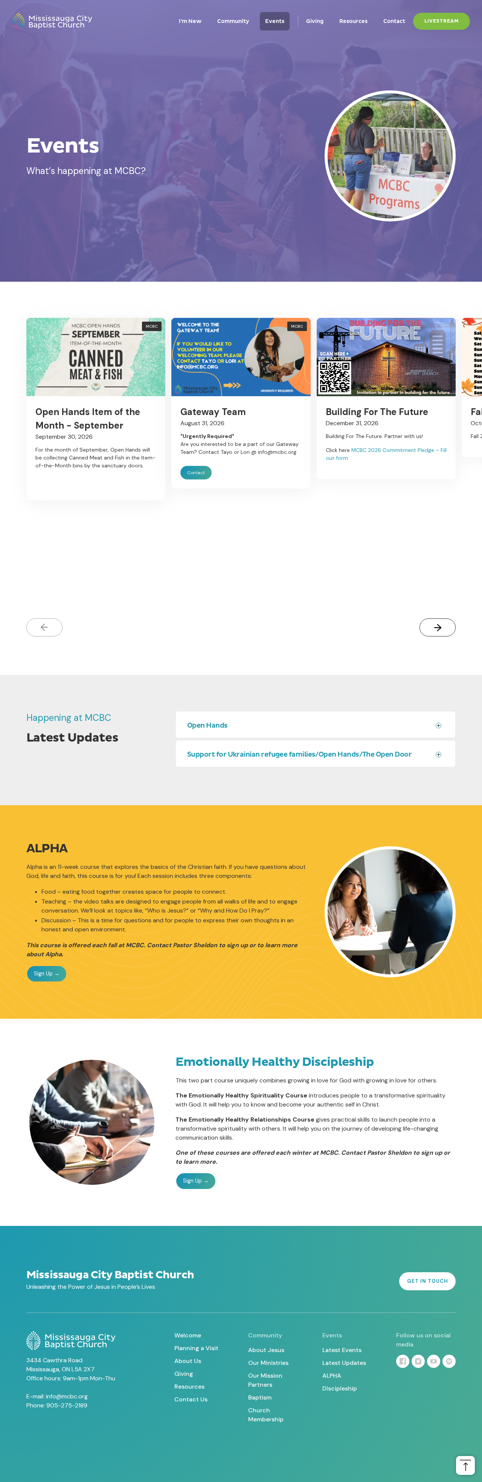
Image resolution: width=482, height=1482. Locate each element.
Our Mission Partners (265, 1380)
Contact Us (190, 1399)
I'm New (190, 21)
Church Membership (266, 1414)
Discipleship (339, 1388)
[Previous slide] (44, 627)
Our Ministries (268, 1363)
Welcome (187, 1335)
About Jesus (266, 1350)
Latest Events (342, 1350)
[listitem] (95, 460)
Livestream (441, 21)
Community (233, 21)
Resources (353, 21)
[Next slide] (437, 627)
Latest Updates (344, 1363)
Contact (394, 21)
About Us (187, 1361)
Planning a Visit (196, 1348)
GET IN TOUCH (427, 1281)
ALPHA (331, 1376)
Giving (314, 21)
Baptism (260, 1397)
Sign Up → (46, 973)
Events (274, 21)
